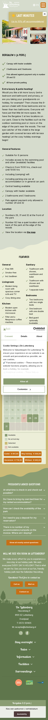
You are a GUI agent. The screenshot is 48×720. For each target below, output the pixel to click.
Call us (17, 584)
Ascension (13, 460)
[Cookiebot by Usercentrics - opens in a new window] (34, 329)
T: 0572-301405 (24, 623)
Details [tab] (24, 336)
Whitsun (33, 460)
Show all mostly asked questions (24, 543)
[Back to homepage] (10, 5)
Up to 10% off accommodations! (27, 21)
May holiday (31, 454)
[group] (7, 682)
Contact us (24, 592)
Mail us (31, 584)
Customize (22, 389)
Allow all (24, 381)
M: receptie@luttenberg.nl (24, 627)
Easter (11, 454)
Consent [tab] (9, 336)
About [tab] (39, 336)
